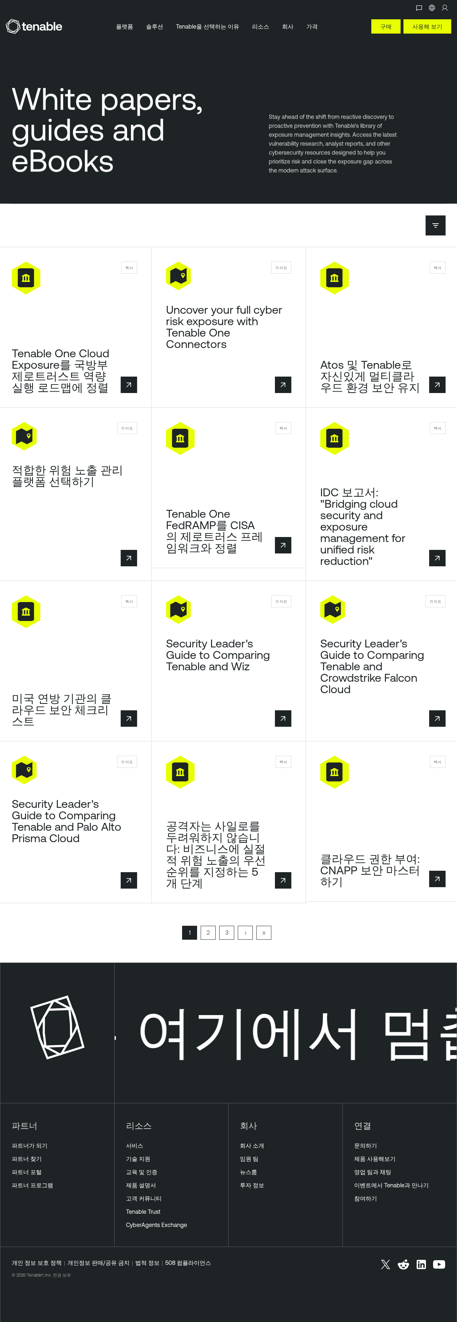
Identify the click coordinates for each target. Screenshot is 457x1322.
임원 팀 (249, 1158)
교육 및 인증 (141, 1172)
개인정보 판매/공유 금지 (98, 1262)
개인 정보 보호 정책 (37, 1262)
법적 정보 (147, 1262)
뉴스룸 (248, 1172)
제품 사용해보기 (375, 1158)
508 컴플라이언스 (188, 1262)
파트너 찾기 (27, 1158)
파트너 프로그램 (32, 1185)
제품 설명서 (141, 1185)
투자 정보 (252, 1185)
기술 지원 (138, 1158)
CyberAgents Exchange (156, 1225)
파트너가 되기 (29, 1145)
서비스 (134, 1145)
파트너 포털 (27, 1172)
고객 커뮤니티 (144, 1198)
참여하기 (365, 1198)
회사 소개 (252, 1145)
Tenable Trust (143, 1211)
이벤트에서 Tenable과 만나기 (391, 1185)
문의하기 (365, 1145)
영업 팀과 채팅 (372, 1172)
